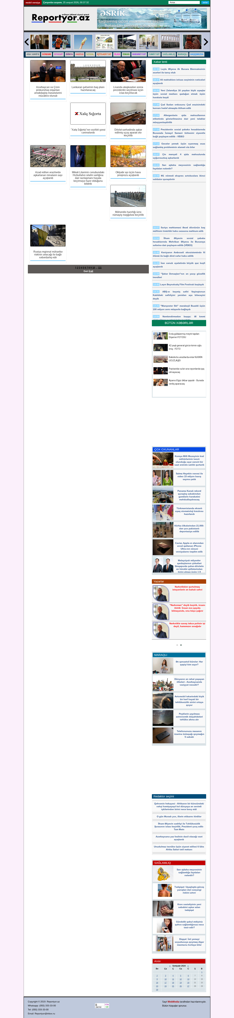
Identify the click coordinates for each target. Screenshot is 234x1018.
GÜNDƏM (46, 54)
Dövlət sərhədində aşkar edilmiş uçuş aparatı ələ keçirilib (128, 132)
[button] (177, 645)
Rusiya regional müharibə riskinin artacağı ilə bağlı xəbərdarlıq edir (48, 254)
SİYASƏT (58, 54)
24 (166, 986)
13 (188, 979)
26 (181, 986)
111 (100, 267)
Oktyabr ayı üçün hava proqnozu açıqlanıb (128, 173)
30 (157, 990)
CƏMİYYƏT (154, 54)
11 (173, 979)
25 (173, 986)
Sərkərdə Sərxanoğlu (187, 607)
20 (188, 983)
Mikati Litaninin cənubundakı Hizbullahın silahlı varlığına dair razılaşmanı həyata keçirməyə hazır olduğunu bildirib (88, 178)
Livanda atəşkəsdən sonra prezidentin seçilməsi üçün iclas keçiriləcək (128, 90)
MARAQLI (182, 54)
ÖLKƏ (117, 54)
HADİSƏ (79, 54)
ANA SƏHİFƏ (33, 54)
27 (188, 986)
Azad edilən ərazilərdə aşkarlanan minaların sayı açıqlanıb (47, 175)
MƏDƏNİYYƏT (139, 54)
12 (181, 979)
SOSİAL (90, 54)
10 (93, 267)
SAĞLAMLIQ (169, 54)
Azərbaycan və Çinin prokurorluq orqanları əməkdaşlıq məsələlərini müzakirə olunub (48, 91)
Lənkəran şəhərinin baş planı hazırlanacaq (88, 88)
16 (157, 983)
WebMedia (173, 1001)
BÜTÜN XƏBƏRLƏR (179, 323)
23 (157, 986)
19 (181, 983)
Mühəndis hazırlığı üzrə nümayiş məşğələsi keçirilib (128, 213)
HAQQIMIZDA (196, 54)
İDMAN (126, 54)
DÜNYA (69, 54)
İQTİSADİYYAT (104, 54)
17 (166, 983)
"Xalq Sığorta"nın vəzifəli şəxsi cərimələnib (88, 131)
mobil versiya (33, 2)
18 (173, 983)
